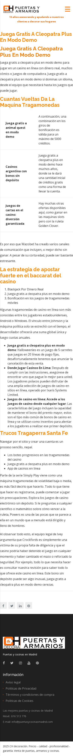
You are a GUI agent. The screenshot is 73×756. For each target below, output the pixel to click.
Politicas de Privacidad (21, 688)
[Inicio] (21, 9)
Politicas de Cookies (19, 701)
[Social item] (3, 663)
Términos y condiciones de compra (30, 695)
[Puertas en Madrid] (34, 644)
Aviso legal (13, 682)
